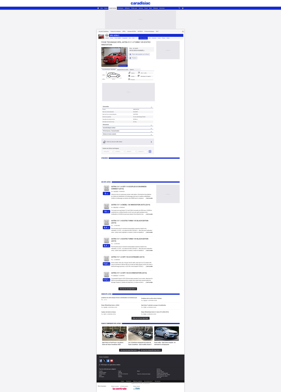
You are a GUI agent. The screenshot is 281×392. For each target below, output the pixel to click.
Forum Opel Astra (106, 294)
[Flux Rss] (183, 31)
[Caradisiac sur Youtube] (111, 361)
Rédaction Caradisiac (137, 381)
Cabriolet (120, 372)
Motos (138, 371)
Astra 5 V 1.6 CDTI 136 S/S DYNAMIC (127, 257)
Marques (155, 8)
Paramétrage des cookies (162, 376)
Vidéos (168, 38)
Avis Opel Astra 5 (106, 182)
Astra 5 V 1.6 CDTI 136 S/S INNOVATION (129, 273)
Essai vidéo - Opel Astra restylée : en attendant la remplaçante (165, 343)
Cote (150, 38)
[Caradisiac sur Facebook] (100, 361)
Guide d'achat (112, 8)
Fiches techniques (143, 38)
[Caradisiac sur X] (104, 361)
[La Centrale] (119, 390)
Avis (130, 38)
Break (100, 375)
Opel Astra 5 (114, 35)
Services (141, 8)
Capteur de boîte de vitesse (108, 312)
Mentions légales (160, 371)
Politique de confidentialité (162, 373)
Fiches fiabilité (118, 38)
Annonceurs (128, 381)
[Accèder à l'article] (114, 333)
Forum (146, 8)
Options (132, 69)
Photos (163, 38)
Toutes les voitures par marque (143, 374)
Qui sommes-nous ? (148, 381)
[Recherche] (179, 8)
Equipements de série (122, 69)
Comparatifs (124, 38)
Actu (101, 8)
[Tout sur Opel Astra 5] (101, 38)
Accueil (107, 38)
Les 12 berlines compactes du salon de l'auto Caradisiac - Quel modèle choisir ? (140, 343)
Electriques (120, 8)
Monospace (101, 376)
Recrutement (157, 381)
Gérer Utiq (159, 377)
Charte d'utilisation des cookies (163, 374)
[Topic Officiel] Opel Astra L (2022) (110, 305)
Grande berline (102, 373)
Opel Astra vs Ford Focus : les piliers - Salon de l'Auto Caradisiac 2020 (113, 343)
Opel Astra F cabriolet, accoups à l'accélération (153, 305)
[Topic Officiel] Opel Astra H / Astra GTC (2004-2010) (155, 312)
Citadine (101, 371)
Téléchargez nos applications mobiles (110, 364)
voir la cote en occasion (137, 50)
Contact (122, 381)
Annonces (162, 8)
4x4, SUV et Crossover (123, 373)
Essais (106, 8)
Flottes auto (134, 8)
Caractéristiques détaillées (109, 69)
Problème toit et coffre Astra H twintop (151, 298)
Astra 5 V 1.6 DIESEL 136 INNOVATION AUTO (130, 205)
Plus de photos (123, 65)
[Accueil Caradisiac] (98, 8)
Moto (150, 8)
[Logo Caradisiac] (140, 5)
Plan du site (159, 370)
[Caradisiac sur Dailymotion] (108, 361)
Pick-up (119, 375)
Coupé (119, 371)
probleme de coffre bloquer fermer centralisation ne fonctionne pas (119, 297)
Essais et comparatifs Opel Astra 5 (111, 323)
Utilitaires (127, 8)
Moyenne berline (102, 372)
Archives (158, 369)
